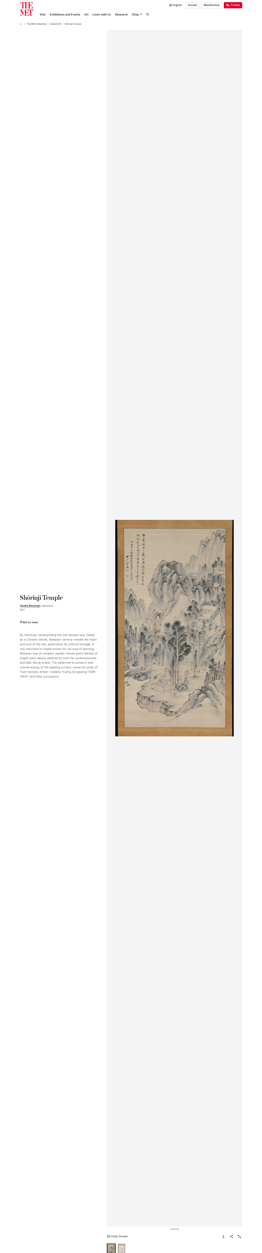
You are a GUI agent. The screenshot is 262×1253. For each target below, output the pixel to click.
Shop (135, 14)
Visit (42, 14)
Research (121, 14)
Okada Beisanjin (30, 605)
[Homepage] (26, 9)
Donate (192, 4)
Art (86, 14)
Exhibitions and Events (65, 14)
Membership (212, 4)
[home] (21, 24)
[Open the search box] (147, 14)
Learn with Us (102, 14)
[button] (174, 628)
